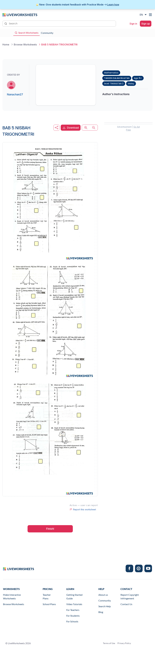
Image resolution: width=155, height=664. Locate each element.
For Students (73, 615)
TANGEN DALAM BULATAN (116, 78)
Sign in (133, 23)
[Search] (6, 23)
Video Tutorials (74, 604)
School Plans (49, 604)
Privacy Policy (124, 643)
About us (103, 594)
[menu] (151, 15)
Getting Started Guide (74, 596)
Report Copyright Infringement (129, 596)
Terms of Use (109, 643)
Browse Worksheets (13, 604)
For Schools (72, 621)
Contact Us (126, 604)
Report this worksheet (84, 509)
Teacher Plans (47, 596)
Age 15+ (138, 78)
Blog (100, 612)
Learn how (113, 4)
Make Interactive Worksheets (12, 596)
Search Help (104, 606)
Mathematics (111, 72)
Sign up (145, 23)
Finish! (50, 528)
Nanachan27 (15, 94)
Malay (131, 83)
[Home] (19, 14)
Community (104, 600)
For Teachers (72, 609)
